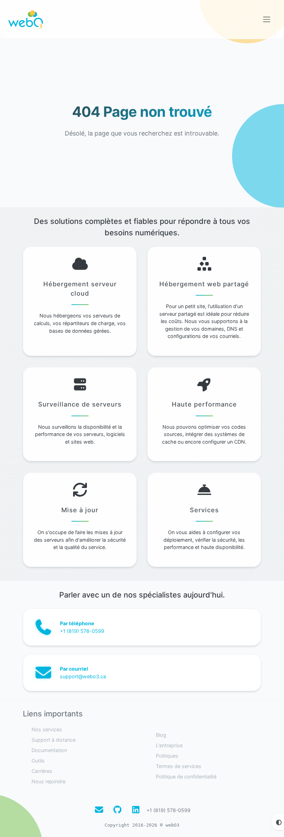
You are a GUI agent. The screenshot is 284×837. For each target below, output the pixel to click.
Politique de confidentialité (186, 776)
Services (204, 510)
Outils (38, 761)
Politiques (167, 756)
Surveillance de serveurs (80, 404)
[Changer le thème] (278, 822)
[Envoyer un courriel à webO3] (99, 810)
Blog (161, 735)
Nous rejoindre (48, 781)
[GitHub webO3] (117, 810)
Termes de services (178, 766)
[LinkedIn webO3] (136, 810)
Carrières (42, 771)
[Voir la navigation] (267, 19)
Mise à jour (79, 510)
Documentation (49, 750)
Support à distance (54, 740)
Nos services (47, 729)
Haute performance (204, 404)
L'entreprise (169, 745)
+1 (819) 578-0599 (168, 810)
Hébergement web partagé (204, 284)
